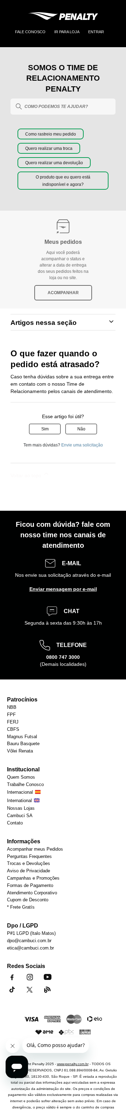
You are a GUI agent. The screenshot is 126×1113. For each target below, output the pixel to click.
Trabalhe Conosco (25, 785)
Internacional (20, 792)
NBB (11, 707)
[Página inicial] (63, 17)
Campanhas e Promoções (33, 878)
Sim (45, 429)
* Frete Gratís (21, 907)
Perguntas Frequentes (29, 856)
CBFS (13, 729)
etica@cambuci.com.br (30, 948)
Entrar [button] (96, 32)
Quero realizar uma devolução (54, 162)
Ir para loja (66, 32)
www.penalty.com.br (73, 1064)
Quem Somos (21, 777)
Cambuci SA (20, 816)
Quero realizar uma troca (48, 148)
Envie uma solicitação (82, 445)
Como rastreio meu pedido (50, 134)
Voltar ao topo (26, 475)
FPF (11, 715)
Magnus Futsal (22, 737)
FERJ (13, 722)
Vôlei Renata (20, 751)
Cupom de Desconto (27, 900)
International (19, 801)
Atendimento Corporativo (32, 893)
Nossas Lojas (21, 808)
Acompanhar (63, 292)
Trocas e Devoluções (28, 863)
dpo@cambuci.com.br (29, 941)
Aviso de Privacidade (28, 871)
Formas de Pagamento (30, 885)
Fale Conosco (30, 32)
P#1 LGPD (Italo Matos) (31, 933)
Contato (15, 823)
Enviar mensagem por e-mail (63, 589)
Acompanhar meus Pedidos (35, 849)
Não (81, 429)
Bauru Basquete (23, 744)
